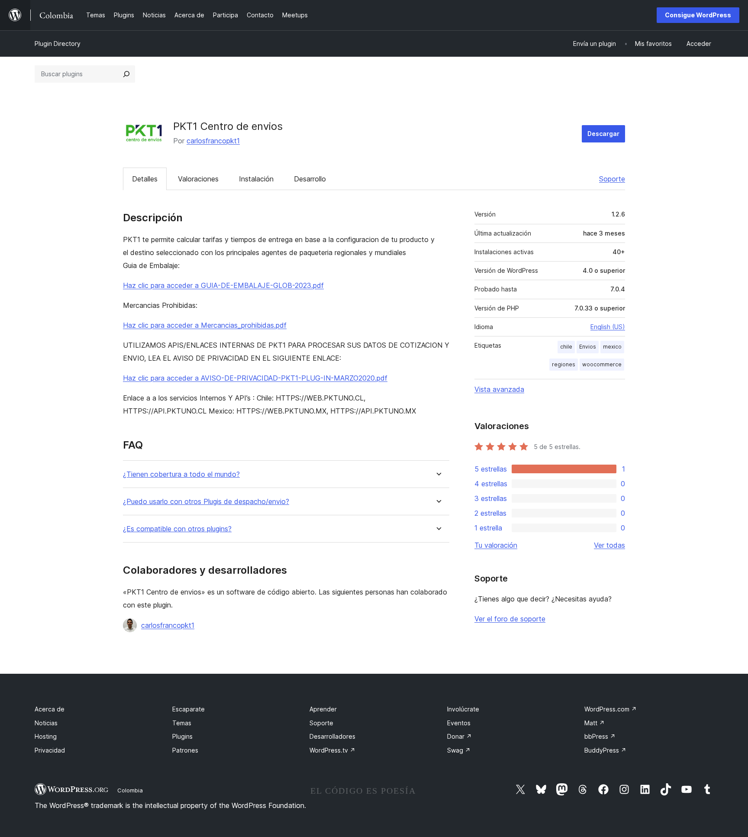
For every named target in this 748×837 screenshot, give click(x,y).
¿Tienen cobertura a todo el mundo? (181, 474)
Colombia (130, 790)
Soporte (612, 179)
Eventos (459, 723)
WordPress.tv (332, 750)
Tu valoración (495, 545)
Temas (181, 723)
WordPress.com (610, 709)
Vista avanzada (499, 389)
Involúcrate (463, 709)
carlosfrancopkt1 (213, 140)
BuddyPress (605, 750)
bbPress (600, 736)
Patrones (185, 750)
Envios (587, 346)
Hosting (46, 736)
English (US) (607, 326)
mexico (612, 346)
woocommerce (602, 364)
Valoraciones (198, 179)
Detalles (145, 179)
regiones (563, 364)
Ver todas (609, 545)
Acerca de (49, 709)
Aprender (323, 709)
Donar (459, 736)
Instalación (256, 179)
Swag (459, 750)
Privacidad (50, 750)
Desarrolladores (332, 736)
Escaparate (188, 709)
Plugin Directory (58, 43)
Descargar (603, 133)
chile (566, 346)
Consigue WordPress (698, 15)
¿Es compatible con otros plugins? (177, 529)
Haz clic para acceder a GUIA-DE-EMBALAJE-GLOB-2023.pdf (223, 285)
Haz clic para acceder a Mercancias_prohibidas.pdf (205, 325)
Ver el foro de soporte (509, 618)
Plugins (182, 736)
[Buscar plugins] (126, 74)
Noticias (46, 723)
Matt (594, 723)
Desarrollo (310, 179)
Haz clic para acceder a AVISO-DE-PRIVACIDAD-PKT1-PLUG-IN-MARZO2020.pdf (255, 378)
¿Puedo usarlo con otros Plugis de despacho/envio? (206, 502)
